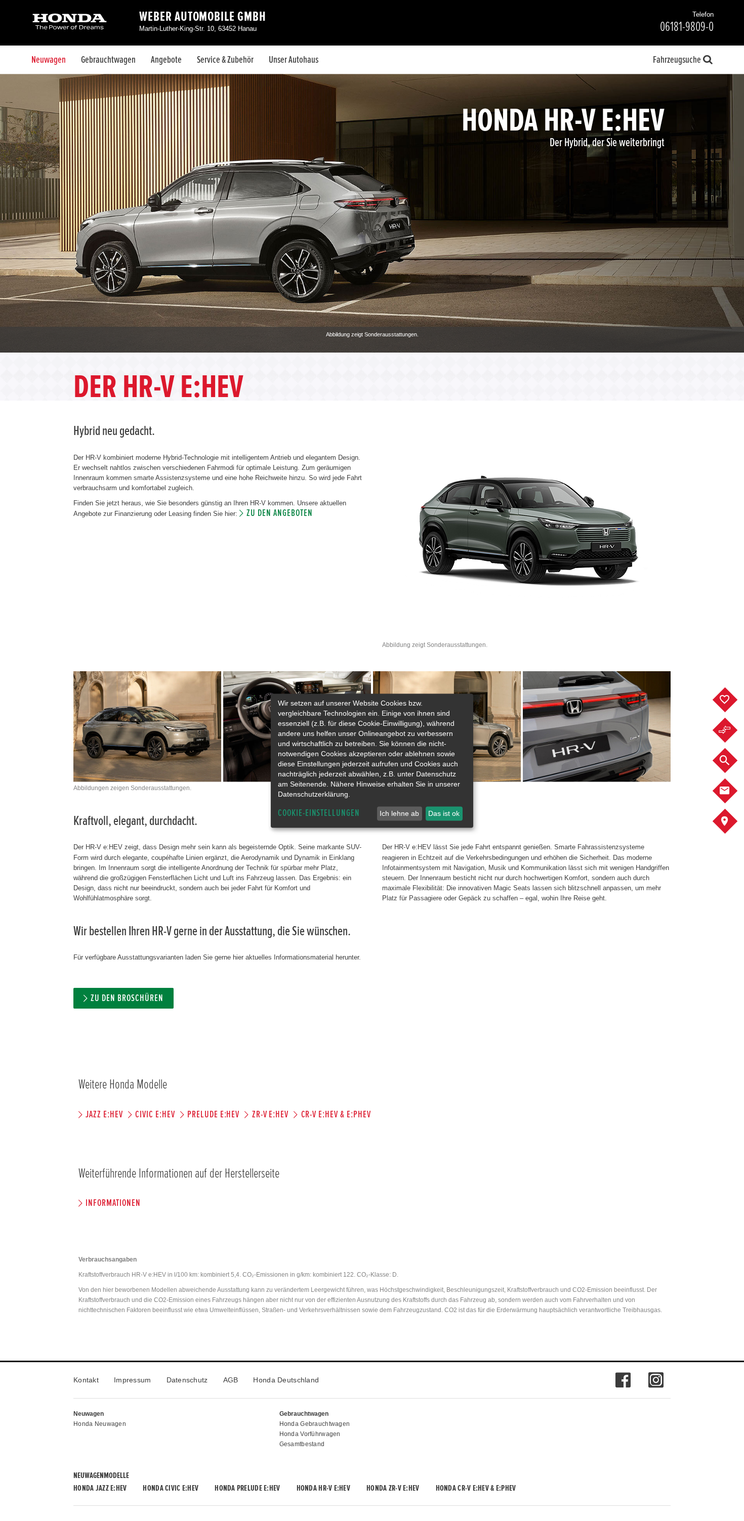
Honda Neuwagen (99, 1423)
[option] (372, 213)
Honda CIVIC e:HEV (170, 1488)
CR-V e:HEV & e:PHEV (335, 1114)
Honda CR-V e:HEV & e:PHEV (476, 1488)
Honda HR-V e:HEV (323, 1488)
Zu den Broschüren (127, 998)
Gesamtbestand (302, 1444)
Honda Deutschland (286, 1380)
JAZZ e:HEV (104, 1114)
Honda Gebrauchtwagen (314, 1423)
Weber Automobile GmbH (202, 16)
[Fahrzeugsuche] (732, 760)
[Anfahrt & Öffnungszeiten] (732, 821)
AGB (230, 1380)
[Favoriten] (732, 700)
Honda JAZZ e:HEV (100, 1488)
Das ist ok (444, 813)
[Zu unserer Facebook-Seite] (622, 1374)
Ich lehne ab (399, 813)
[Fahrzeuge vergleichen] (732, 730)
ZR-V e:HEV (270, 1114)
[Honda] (69, 22)
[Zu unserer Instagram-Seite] (655, 1374)
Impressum (132, 1380)
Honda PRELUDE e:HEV (247, 1488)
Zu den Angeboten (279, 513)
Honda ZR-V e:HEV (392, 1488)
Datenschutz (187, 1380)
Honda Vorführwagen (310, 1434)
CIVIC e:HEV (155, 1114)
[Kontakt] (732, 791)
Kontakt (86, 1380)
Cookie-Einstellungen (319, 813)
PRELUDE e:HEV (213, 1114)
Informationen (113, 1203)
